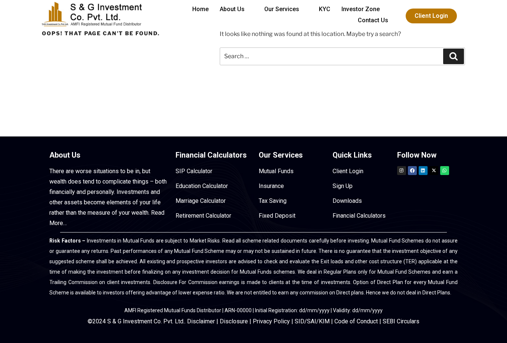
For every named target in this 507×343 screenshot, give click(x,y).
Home (200, 9)
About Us (232, 9)
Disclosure (234, 321)
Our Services (281, 9)
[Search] (453, 56)
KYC (324, 9)
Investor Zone (360, 9)
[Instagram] (401, 170)
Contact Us (373, 20)
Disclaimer (201, 321)
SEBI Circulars (401, 321)
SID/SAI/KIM (312, 321)
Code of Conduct (356, 321)
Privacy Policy (271, 321)
